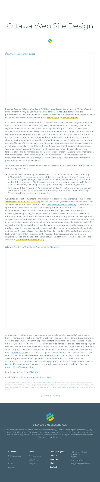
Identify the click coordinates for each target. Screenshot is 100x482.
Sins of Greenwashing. (23, 367)
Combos (53, 455)
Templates (33, 464)
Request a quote (57, 452)
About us (54, 459)
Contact (53, 467)
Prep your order (35, 456)
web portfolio (53, 117)
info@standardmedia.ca (80, 464)
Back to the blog (52, 395)
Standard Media (50, 112)
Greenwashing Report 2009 (39, 377)
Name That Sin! (31, 372)
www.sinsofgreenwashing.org (30, 239)
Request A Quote (70, 117)
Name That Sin (19, 352)
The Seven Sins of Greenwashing (62, 204)
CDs (10, 460)
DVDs (10, 464)
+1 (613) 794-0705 (78, 460)
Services (12, 452)
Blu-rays (11, 467)
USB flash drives (14, 456)
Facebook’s (10, 364)
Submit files (34, 460)
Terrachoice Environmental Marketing (22, 201)
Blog (52, 463)
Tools (31, 452)
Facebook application (54, 355)
